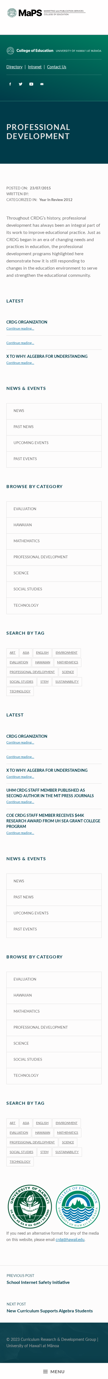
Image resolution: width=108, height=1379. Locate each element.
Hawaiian (23, 525)
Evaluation (25, 509)
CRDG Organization (26, 322)
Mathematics (27, 541)
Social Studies (28, 589)
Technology (26, 606)
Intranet (35, 67)
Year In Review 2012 (56, 200)
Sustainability (67, 681)
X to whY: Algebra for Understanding (47, 356)
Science (21, 573)
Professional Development (41, 557)
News (19, 411)
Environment (67, 652)
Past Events (25, 459)
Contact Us (56, 67)
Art (13, 652)
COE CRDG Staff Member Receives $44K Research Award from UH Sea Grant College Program (53, 821)
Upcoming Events (31, 443)
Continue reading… (20, 328)
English (42, 652)
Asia (26, 652)
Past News (24, 427)
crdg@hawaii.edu (70, 1240)
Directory (14, 67)
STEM (44, 681)
